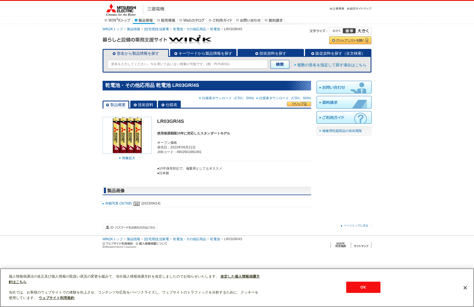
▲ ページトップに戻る (354, 225)
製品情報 (133, 29)
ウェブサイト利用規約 (56, 298)
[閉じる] (465, 288)
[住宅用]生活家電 (156, 29)
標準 (349, 31)
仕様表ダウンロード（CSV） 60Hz (285, 98)
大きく (360, 31)
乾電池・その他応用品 (189, 29)
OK (363, 287)
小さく (339, 31)
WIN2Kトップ (113, 29)
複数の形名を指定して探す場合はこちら (331, 65)
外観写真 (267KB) (118, 203)
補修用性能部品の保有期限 (342, 131)
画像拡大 (128, 158)
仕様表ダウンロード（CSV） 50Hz (229, 98)
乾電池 (215, 29)
